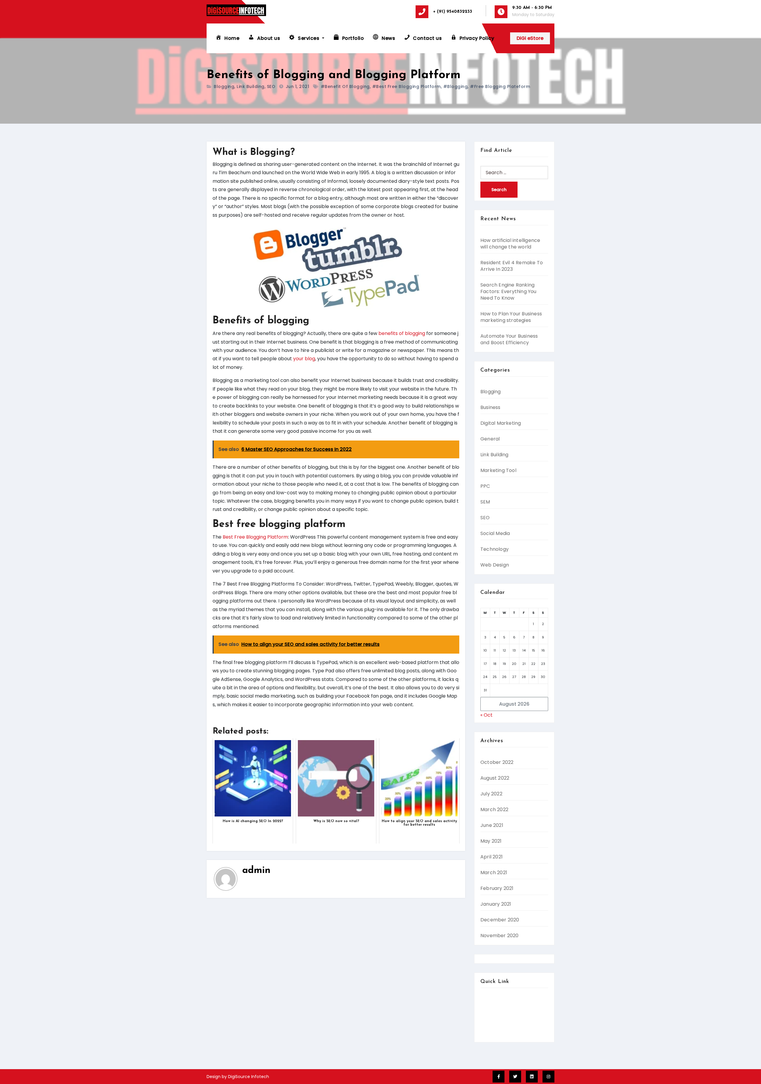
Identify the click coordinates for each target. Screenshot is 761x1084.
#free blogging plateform (500, 86)
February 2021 (497, 888)
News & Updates (499, 1034)
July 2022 (491, 793)
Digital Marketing (500, 423)
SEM (485, 501)
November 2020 (499, 935)
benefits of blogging (401, 333)
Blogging (224, 86)
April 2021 (491, 856)
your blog (304, 358)
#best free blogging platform (406, 86)
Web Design (494, 564)
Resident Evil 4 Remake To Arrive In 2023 (511, 266)
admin (256, 870)
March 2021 (493, 872)
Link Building (251, 86)
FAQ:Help (491, 1026)
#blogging (455, 86)
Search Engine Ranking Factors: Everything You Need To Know (508, 291)
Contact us (493, 1009)
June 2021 (491, 825)
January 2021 (495, 904)
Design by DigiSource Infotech (238, 1077)
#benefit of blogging (345, 86)
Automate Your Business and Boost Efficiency (509, 339)
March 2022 (494, 809)
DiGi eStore (530, 38)
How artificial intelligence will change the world (510, 243)
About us (490, 1001)
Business (490, 407)
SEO (271, 86)
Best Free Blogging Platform (255, 537)
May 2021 (491, 841)
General (490, 438)
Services (490, 1017)
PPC (485, 486)
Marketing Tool (498, 470)
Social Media (495, 533)
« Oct (486, 715)
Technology (494, 549)
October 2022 (496, 762)
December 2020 (499, 919)
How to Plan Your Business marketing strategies (511, 317)
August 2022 (494, 778)
